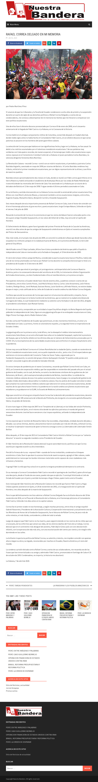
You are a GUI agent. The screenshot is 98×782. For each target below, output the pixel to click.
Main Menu (14, 24)
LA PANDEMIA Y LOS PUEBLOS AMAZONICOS (71, 585)
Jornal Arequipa (12, 688)
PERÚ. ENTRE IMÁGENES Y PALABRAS (10, 615)
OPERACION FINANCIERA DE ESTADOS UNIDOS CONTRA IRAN (31, 735)
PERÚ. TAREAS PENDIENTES (20, 585)
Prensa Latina (11, 691)
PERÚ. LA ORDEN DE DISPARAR (20, 671)
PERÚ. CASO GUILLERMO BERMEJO (28, 615)
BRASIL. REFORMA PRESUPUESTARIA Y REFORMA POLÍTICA (67, 615)
